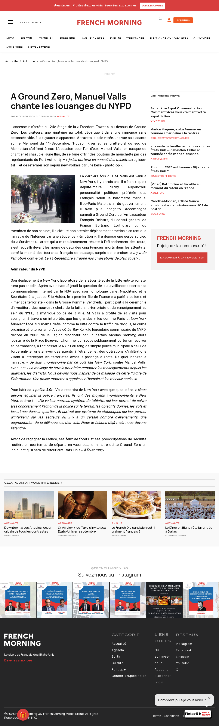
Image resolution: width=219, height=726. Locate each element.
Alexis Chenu (119, 536)
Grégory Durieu (67, 536)
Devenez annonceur (18, 660)
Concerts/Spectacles (170, 138)
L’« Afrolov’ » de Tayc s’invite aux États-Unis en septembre (82, 529)
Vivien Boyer (11, 536)
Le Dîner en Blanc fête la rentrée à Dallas (189, 529)
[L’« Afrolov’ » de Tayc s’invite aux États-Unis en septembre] (82, 505)
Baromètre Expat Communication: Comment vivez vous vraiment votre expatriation (178, 112)
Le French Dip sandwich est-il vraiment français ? (133, 529)
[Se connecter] (169, 20)
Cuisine (117, 523)
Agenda (157, 193)
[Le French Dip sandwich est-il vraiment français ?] (136, 505)
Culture (158, 214)
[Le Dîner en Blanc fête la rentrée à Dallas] (190, 505)
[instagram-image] (18, 600)
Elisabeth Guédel (175, 536)
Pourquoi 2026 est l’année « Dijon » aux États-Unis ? (180, 169)
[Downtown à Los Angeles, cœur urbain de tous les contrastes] (29, 505)
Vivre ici (158, 121)
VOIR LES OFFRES (152, 5)
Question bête (163, 176)
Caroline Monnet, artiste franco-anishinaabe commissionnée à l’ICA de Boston (179, 205)
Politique (29, 61)
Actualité (11, 61)
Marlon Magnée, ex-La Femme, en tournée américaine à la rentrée (176, 131)
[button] (160, 18)
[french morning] (109, 22)
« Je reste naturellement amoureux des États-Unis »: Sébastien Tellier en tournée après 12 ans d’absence (180, 150)
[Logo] (55, 640)
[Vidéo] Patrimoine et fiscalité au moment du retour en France (176, 186)
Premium (183, 20)
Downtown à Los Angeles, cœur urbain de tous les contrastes (28, 529)
